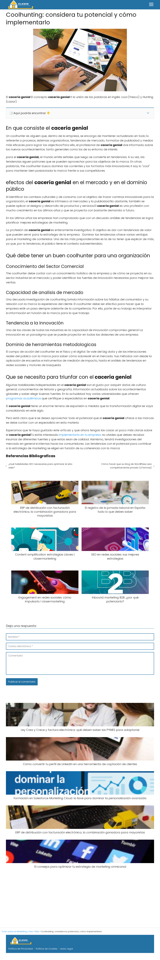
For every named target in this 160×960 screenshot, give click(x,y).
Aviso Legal (66, 948)
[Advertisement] (80, 898)
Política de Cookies (46, 948)
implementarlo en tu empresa (80, 435)
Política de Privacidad (20, 948)
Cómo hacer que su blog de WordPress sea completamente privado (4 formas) (126, 465)
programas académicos (23, 398)
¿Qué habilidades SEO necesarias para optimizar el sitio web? (40, 465)
